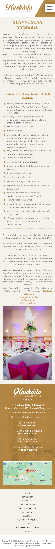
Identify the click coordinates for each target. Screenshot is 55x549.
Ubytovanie (27, 512)
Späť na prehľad (28, 303)
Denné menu (28, 497)
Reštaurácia (28, 501)
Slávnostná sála (27, 508)
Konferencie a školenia (27, 527)
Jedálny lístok (27, 504)
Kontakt (27, 531)
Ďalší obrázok (27, 300)
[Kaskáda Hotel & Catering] (25, 8)
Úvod (27, 493)
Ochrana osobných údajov (27, 543)
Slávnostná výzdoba (27, 520)
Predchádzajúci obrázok (28, 297)
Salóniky (27, 516)
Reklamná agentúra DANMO (27, 546)
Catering (27, 524)
